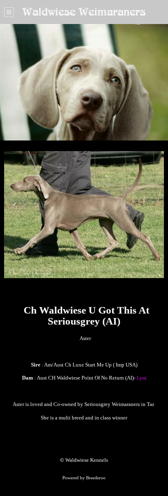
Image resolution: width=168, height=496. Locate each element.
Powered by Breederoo (84, 477)
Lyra (141, 378)
